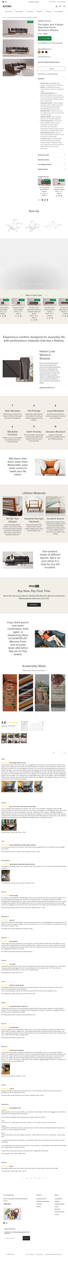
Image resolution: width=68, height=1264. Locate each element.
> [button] (45, 1178)
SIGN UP (26, 1238)
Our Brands (30, 11)
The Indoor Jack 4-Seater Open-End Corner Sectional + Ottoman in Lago (20, 1095)
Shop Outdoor (19, 11)
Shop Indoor (8, 11)
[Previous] (3, 263)
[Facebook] (3, 1)
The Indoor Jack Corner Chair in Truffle (11, 1153)
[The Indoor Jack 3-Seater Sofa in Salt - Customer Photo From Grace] (11, 740)
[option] (34, 264)
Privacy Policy (39, 1254)
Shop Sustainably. (61, 1)
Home (4, 17)
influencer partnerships (42, 1201)
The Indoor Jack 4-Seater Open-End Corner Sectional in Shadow (22, 17)
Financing (48, 11)
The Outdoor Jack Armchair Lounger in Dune (13, 1037)
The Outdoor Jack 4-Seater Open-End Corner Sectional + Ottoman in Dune (21, 907)
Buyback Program (43, 169)
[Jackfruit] (7, 6)
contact (57, 1214)
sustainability (58, 1198)
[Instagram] (5, 1)
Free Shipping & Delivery (45, 164)
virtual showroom (41, 1198)
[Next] (64, 263)
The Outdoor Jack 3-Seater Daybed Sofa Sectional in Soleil (16, 928)
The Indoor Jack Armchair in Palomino (11, 1076)
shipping (57, 1201)
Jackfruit (12, 1254)
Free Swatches (59, 11)
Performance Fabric (43, 155)
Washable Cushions (43, 159)
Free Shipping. (52, 1)
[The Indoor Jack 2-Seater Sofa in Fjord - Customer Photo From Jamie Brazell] (24, 735)
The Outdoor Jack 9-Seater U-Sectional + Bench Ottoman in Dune (18, 851)
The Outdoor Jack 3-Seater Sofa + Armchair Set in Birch (15, 883)
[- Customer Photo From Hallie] (4, 735)
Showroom (39, 11)
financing (39, 1204)
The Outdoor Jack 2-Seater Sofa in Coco (11, 972)
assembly (57, 1209)
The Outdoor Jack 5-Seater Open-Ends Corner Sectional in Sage (18, 993)
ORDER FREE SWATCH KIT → (44, 56)
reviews (38, 1206)
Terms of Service (30, 1254)
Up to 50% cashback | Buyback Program (49, 62)
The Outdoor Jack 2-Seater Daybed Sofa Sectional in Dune (16, 951)
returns (57, 1206)
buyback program (59, 1204)
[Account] (56, 6)
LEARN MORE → (34, 604)
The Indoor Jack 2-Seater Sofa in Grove (11, 1171)
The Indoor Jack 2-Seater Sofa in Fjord (11, 832)
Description (41, 78)
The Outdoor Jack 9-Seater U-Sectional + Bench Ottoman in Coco (18, 1015)
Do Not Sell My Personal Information (53, 1254)
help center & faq (59, 1211)
